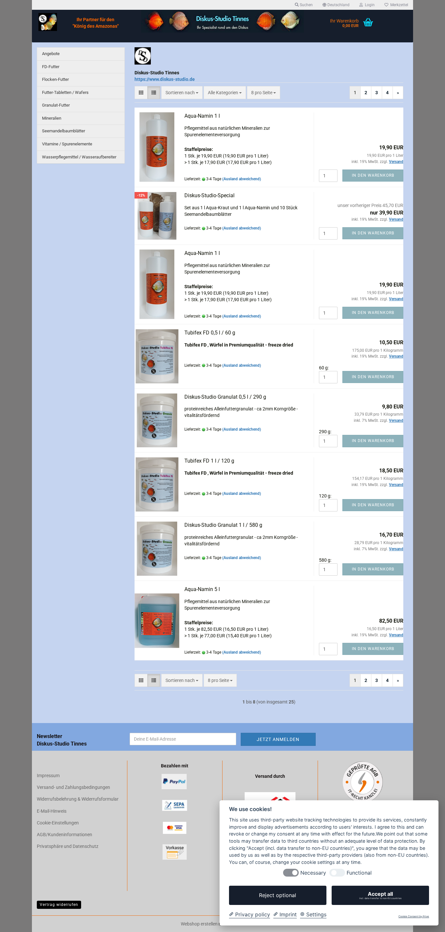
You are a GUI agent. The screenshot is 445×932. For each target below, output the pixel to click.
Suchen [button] (306, 5)
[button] (336, 5)
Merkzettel (398, 5)
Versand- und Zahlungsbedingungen (73, 787)
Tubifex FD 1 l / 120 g (209, 461)
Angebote (51, 53)
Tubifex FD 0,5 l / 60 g (209, 333)
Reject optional (277, 895)
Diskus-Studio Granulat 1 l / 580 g (223, 525)
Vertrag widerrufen (59, 904)
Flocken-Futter (55, 79)
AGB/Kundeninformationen (64, 834)
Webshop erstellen (199, 923)
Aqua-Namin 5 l (202, 589)
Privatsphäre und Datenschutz (67, 846)
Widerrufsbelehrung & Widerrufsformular (78, 799)
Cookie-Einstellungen (58, 822)
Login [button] (369, 5)
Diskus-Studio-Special (209, 195)
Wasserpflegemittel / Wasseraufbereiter (79, 157)
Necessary (313, 873)
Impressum (48, 775)
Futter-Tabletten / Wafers (65, 92)
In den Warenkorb (373, 175)
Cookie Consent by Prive (413, 916)
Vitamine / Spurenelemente (67, 143)
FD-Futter (50, 66)
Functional (359, 873)
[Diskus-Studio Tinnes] (48, 22)
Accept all (380, 895)
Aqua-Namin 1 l (202, 116)
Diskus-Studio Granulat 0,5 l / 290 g (225, 397)
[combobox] (182, 92)
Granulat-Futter (56, 105)
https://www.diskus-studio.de (165, 79)
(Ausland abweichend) (241, 179)
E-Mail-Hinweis (51, 811)
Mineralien (51, 118)
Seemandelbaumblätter (63, 130)
